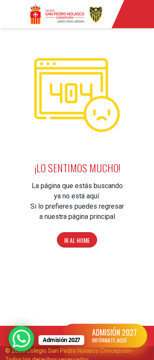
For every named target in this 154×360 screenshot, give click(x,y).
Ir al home (77, 240)
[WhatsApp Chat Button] (21, 338)
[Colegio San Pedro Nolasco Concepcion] (66, 14)
